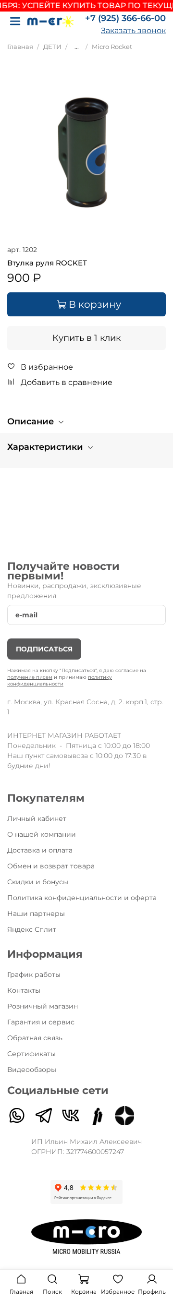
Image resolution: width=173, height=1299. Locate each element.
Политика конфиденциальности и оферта (82, 897)
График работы (34, 974)
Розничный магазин (42, 1006)
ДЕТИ (52, 46)
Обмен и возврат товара (51, 866)
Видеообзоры (31, 1069)
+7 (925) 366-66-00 (125, 18)
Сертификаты (31, 1053)
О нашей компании (41, 834)
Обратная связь (34, 1038)
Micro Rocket (112, 46)
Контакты (23, 990)
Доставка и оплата (40, 850)
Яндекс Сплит (31, 929)
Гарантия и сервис (40, 1022)
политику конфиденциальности (59, 680)
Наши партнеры (36, 913)
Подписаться (44, 649)
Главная (20, 46)
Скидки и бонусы (37, 882)
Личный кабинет (36, 818)
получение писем (29, 677)
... (76, 47)
